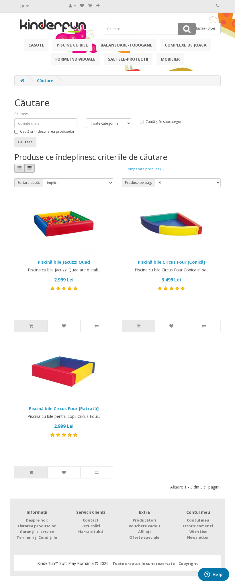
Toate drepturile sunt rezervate (143, 563)
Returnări (90, 525)
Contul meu (198, 520)
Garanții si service (37, 531)
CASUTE (36, 45)
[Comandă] (98, 5)
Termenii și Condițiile (37, 537)
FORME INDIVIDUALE (75, 59)
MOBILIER (170, 59)
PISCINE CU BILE (72, 45)
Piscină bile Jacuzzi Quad (64, 262)
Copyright (188, 563)
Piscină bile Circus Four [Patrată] (64, 408)
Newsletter (198, 537)
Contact (91, 520)
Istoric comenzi (198, 525)
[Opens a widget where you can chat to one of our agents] (213, 575)
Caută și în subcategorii (164, 121)
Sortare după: (28, 182)
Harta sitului (90, 531)
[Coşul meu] (90, 5)
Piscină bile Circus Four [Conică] (171, 262)
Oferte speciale (144, 537)
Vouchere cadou (144, 525)
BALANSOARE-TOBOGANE (126, 45)
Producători (144, 520)
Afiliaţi (144, 531)
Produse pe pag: (138, 182)
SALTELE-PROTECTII (128, 59)
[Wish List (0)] (82, 5)
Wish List (198, 531)
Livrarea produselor (37, 525)
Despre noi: (37, 520)
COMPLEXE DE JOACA (186, 45)
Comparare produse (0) (145, 169)
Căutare (45, 80)
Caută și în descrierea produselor (47, 131)
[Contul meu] (72, 5)
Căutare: (21, 113)
